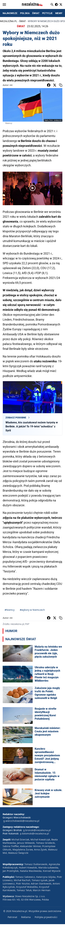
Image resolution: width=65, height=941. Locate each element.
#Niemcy (9, 609)
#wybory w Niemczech (32, 609)
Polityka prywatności (46, 917)
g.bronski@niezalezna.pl (37, 830)
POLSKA (25, 13)
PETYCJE (47, 13)
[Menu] (4, 4)
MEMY (58, 13)
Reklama (26, 917)
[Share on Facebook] (48, 85)
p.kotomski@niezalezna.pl (34, 833)
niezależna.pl (8, 21)
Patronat (12, 917)
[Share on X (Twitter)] (54, 85)
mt (11, 85)
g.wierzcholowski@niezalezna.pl (21, 820)
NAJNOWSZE (10, 13)
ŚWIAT (36, 13)
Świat (22, 21)
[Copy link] (60, 85)
